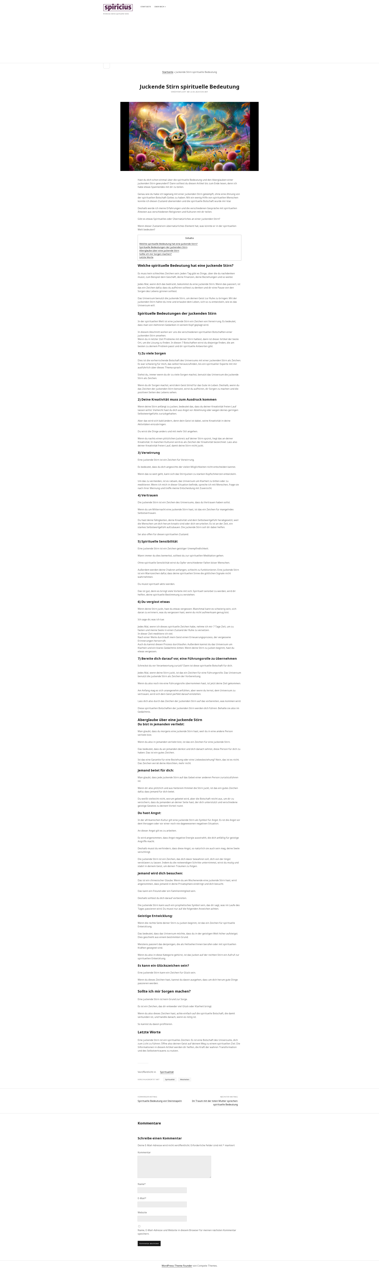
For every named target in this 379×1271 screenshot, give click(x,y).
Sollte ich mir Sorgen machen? (155, 253)
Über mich (159, 6)
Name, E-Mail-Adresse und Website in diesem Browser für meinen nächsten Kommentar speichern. (187, 1232)
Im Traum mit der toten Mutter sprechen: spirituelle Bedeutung (215, 1102)
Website (142, 1212)
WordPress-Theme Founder (177, 1265)
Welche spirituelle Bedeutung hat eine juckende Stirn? (168, 243)
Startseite (145, 6)
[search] (275, 6)
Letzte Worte (146, 257)
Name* (142, 1184)
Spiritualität (167, 1072)
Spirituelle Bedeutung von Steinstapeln (160, 1101)
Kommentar (144, 1152)
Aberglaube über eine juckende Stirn (159, 250)
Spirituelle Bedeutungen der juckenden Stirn (163, 247)
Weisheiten (184, 1079)
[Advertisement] (189, 37)
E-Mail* (142, 1198)
